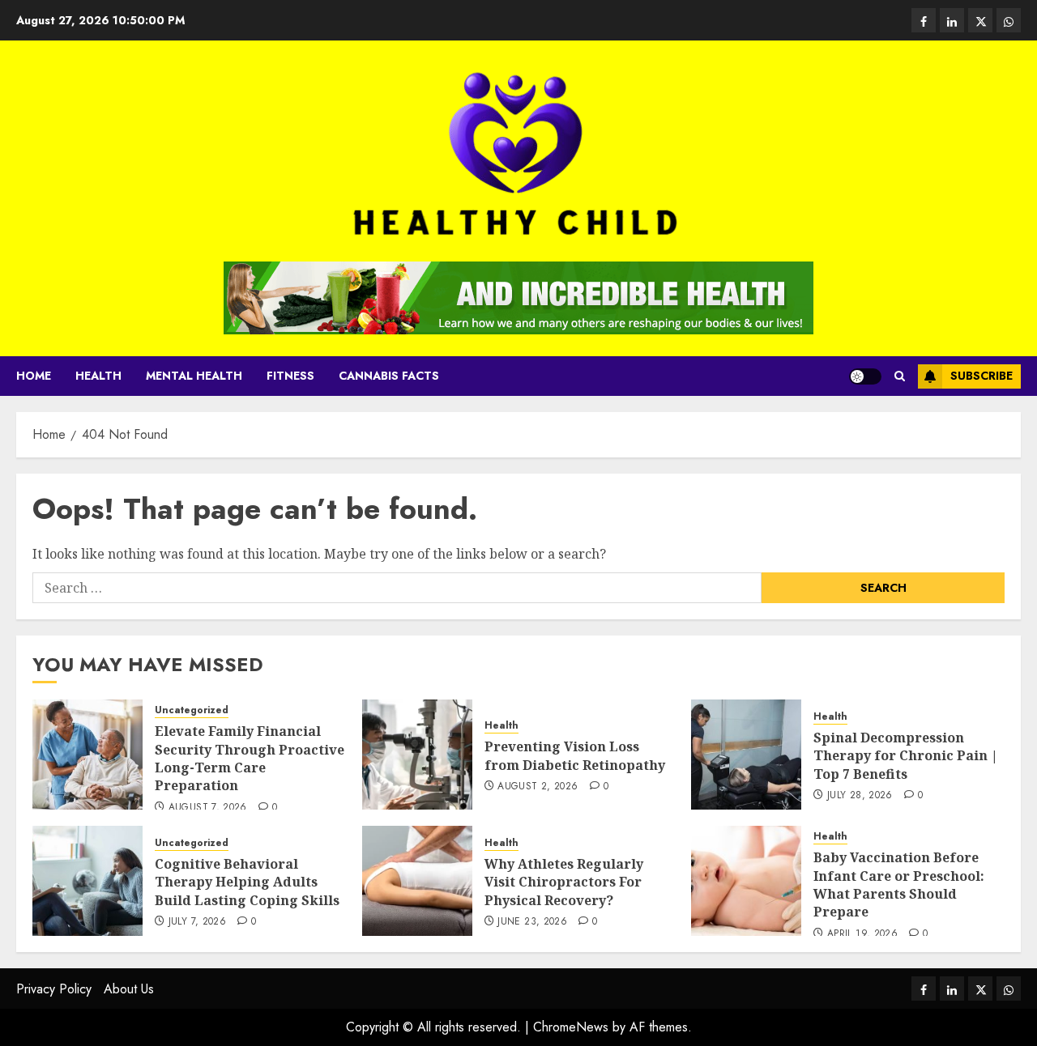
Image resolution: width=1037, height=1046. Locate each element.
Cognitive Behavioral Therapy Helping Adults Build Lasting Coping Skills (247, 882)
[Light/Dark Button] (865, 376)
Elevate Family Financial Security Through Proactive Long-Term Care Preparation (249, 758)
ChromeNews (570, 1027)
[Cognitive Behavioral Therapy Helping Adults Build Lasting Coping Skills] (87, 881)
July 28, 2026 (860, 795)
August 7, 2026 (208, 808)
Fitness (290, 376)
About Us (129, 989)
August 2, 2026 (537, 786)
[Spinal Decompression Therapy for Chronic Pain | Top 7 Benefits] (746, 754)
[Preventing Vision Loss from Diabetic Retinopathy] (417, 754)
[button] (900, 376)
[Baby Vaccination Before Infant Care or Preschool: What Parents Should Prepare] (746, 881)
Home (33, 376)
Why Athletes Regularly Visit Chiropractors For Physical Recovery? (563, 882)
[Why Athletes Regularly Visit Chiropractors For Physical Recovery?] (417, 881)
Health (98, 376)
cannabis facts (389, 376)
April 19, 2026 (862, 934)
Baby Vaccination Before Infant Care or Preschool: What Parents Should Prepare (898, 884)
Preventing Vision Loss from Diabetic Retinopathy (574, 755)
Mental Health (194, 376)
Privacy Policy (54, 989)
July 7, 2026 (197, 922)
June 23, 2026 (532, 922)
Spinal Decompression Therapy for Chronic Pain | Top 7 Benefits (905, 756)
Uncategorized (191, 710)
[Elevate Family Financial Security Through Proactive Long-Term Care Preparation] (87, 754)
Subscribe (981, 376)
